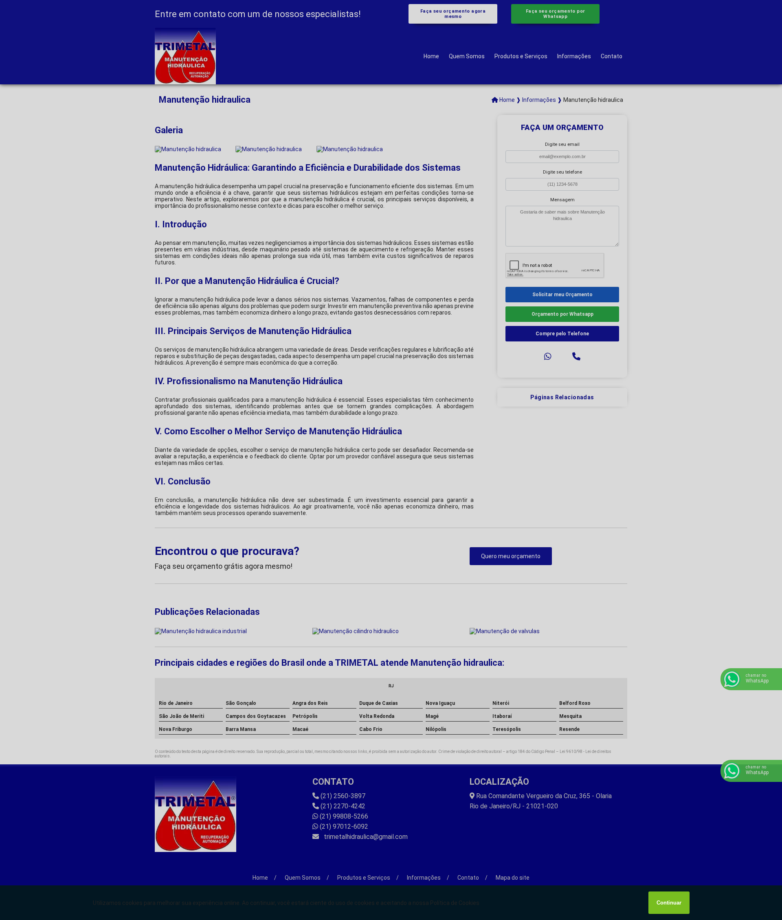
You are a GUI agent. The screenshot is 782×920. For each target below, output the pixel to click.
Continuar (669, 903)
